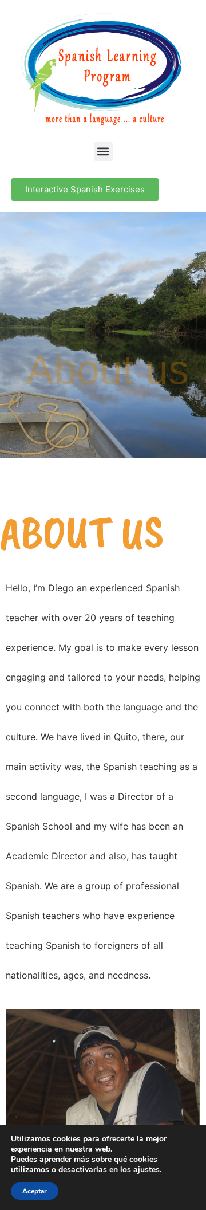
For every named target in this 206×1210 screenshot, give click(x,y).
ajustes (146, 1170)
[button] (103, 151)
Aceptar (34, 1191)
